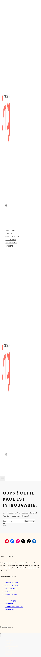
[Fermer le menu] (0, 635)
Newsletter (9, 604)
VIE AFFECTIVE (11, 243)
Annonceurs (9, 610)
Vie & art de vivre (11, 594)
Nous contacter (11, 601)
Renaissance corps (11, 583)
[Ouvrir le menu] (2, 478)
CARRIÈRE (9, 246)
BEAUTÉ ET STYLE (12, 236)
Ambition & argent (11, 589)
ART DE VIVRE (10, 240)
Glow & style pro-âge (12, 585)
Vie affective (9, 591)
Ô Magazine (10, 230)
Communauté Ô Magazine (14, 607)
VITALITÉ (8, 233)
